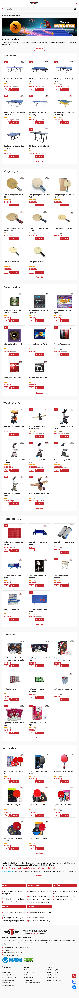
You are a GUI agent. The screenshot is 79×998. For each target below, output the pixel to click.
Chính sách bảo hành (8, 980)
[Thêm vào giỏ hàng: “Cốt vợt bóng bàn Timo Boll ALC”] (31, 205)
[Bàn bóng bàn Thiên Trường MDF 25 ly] (14, 102)
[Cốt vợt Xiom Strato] (14, 252)
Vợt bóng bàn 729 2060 (63, 805)
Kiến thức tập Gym (52, 972)
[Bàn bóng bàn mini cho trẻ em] (39, 136)
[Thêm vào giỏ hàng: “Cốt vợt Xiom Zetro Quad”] (56, 238)
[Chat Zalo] (72, 982)
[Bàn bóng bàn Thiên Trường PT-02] (64, 69)
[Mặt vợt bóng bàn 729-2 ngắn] (64, 301)
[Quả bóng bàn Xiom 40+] (64, 679)
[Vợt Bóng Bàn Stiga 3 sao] (14, 795)
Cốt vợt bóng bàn (11, 171)
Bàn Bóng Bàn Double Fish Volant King (64, 113)
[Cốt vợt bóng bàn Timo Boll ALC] (39, 185)
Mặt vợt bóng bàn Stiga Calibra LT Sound (12, 311)
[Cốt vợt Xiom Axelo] (39, 252)
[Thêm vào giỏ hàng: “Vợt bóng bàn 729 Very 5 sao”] (6, 781)
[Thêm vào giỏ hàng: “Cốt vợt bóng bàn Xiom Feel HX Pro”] (56, 205)
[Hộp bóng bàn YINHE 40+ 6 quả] (14, 713)
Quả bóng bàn (9, 634)
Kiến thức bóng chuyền (54, 980)
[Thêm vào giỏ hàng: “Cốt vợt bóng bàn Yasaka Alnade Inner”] (6, 238)
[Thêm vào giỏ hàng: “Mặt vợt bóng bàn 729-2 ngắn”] (56, 320)
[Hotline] (72, 976)
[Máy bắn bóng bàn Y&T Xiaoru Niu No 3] (39, 416)
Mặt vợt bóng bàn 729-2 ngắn (63, 312)
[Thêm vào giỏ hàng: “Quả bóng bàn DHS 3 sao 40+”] (31, 733)
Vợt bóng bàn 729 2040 (38, 838)
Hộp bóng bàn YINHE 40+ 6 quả (14, 724)
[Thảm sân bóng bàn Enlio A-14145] (14, 532)
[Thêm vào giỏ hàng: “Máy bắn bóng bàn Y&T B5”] (6, 434)
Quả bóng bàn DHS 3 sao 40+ (38, 724)
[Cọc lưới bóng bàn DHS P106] (14, 566)
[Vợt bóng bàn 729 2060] (64, 795)
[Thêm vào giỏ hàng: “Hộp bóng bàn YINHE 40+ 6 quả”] (6, 733)
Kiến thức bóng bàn (53, 970)
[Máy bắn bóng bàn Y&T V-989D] (14, 483)
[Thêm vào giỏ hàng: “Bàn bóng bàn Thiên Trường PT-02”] (56, 89)
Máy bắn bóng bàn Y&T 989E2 (37, 461)
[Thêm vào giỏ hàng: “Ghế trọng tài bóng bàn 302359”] (31, 585)
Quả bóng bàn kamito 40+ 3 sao (39, 659)
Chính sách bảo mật (8, 985)
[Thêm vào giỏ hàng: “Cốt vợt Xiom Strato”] (6, 272)
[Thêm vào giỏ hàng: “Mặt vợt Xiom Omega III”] (31, 387)
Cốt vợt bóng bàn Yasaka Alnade (38, 229)
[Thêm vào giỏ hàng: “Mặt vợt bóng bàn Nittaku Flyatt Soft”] (31, 320)
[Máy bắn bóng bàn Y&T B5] (14, 416)
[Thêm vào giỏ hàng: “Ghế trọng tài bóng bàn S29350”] (56, 585)
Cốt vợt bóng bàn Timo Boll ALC (39, 196)
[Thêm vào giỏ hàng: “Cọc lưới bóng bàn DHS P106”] (6, 585)
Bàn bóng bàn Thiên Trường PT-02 (64, 80)
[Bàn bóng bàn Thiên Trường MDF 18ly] (39, 102)
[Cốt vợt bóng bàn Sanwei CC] (14, 185)
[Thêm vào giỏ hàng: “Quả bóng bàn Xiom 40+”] (56, 699)
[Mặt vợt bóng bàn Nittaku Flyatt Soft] (39, 301)
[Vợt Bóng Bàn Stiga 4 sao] (64, 761)
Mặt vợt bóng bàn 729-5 (13, 344)
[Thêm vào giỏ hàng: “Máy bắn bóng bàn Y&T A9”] (31, 503)
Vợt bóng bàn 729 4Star (38, 805)
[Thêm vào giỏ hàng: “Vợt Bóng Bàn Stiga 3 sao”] (6, 815)
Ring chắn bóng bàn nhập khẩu (38, 610)
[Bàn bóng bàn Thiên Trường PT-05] (39, 69)
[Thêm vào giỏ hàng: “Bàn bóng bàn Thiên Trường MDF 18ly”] (31, 122)
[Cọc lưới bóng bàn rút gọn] (64, 532)
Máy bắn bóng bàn (12, 403)
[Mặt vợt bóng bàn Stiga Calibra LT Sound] (14, 301)
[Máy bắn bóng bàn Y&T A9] (39, 483)
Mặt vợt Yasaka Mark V (62, 344)
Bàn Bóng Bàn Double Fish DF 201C (14, 147)
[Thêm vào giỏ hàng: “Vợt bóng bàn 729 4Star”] (31, 815)
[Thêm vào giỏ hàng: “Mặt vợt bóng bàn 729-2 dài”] (31, 354)
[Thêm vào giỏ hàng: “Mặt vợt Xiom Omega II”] (6, 387)
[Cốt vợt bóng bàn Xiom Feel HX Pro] (64, 185)
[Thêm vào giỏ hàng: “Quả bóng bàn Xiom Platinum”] (31, 697)
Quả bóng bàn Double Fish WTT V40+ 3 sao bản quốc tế (14, 659)
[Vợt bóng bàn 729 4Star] (39, 795)
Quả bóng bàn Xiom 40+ (63, 689)
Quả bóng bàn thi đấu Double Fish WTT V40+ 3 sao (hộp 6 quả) (63, 659)
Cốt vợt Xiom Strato (11, 262)
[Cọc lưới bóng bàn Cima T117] (39, 532)
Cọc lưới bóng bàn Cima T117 (38, 543)
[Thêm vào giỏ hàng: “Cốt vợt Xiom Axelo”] (31, 272)
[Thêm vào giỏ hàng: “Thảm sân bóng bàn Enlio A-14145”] (6, 550)
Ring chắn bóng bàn (11, 609)
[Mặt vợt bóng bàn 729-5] (14, 334)
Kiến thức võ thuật (52, 977)
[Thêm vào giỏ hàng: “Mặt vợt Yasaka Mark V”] (56, 354)
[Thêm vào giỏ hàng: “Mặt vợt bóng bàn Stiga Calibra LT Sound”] (6, 320)
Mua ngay (15, 89)
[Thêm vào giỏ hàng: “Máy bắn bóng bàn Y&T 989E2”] (31, 470)
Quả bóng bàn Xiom (11, 689)
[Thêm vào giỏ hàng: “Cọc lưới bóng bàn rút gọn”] (56, 552)
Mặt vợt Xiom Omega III (38, 378)
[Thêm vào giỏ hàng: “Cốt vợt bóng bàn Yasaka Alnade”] (31, 238)
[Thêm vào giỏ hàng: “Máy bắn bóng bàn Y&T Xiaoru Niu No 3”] (31, 436)
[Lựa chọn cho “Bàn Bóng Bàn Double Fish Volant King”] (56, 122)
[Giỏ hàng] (76, 3)
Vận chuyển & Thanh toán (9, 975)
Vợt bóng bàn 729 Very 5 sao (13, 772)
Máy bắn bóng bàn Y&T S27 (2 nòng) (14, 461)
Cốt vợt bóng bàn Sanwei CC (13, 196)
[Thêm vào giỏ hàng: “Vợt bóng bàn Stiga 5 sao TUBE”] (31, 781)
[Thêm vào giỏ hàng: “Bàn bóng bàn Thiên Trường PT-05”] (31, 89)
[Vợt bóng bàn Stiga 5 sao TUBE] (39, 761)
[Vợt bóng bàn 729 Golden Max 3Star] (14, 828)
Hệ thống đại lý (6, 972)
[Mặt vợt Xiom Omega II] (14, 368)
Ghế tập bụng (28, 975)
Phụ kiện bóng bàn (12, 519)
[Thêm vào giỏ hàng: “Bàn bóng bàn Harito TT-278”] (6, 89)
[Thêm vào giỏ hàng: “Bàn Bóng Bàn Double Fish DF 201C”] (6, 156)
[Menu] (2, 9)
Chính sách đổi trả (7, 982)
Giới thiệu (4, 970)
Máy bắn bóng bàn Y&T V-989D (13, 494)
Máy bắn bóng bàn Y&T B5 (14, 426)
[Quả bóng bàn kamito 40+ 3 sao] (39, 648)
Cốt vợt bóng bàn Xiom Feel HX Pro (64, 196)
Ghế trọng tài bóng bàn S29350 (62, 577)
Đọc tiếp (32, 549)
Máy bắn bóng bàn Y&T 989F (62, 461)
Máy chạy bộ (28, 980)
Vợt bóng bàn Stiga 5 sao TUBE (38, 772)
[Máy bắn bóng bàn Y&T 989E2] (39, 450)
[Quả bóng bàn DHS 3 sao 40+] (39, 713)
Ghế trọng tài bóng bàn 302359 (37, 577)
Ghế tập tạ (27, 970)
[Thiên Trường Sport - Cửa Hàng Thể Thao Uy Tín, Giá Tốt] (39, 3)
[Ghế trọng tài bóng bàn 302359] (39, 566)
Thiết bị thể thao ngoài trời (32, 982)
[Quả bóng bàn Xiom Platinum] (39, 679)
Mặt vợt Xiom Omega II (12, 378)
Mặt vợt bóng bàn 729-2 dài (39, 344)
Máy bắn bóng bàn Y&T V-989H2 (63, 427)
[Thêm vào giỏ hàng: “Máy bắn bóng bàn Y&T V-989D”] (6, 503)
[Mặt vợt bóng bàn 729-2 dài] (39, 334)
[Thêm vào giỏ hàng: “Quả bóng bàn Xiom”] (6, 699)
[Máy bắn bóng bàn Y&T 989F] (64, 450)
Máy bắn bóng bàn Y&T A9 (39, 493)
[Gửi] (75, 9)
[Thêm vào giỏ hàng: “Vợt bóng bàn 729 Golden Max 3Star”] (6, 848)
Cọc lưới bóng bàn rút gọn (64, 542)
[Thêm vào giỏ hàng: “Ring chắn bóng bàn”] (6, 619)
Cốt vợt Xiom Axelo (36, 262)
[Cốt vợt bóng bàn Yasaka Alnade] (39, 218)
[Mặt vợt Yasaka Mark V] (64, 334)
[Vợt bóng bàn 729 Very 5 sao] (14, 761)
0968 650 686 (8, 950)
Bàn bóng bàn (9, 56)
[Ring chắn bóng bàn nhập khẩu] (39, 599)
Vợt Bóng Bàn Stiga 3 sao (13, 805)
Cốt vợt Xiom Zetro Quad (63, 228)
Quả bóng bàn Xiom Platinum (36, 690)
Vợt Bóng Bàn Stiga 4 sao (63, 771)
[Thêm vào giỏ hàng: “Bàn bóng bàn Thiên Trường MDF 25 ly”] (6, 122)
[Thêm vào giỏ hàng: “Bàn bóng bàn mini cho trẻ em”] (31, 156)
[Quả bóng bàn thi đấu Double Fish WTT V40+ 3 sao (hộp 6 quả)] (64, 648)
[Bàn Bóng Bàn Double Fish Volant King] (64, 102)
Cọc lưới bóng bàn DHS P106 (12, 577)
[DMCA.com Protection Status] (28, 960)
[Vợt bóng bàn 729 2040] (39, 828)
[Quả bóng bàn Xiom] (14, 679)
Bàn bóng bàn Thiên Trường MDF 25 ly (14, 113)
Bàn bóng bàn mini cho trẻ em (39, 147)
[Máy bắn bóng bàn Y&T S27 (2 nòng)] (14, 450)
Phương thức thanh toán (9, 977)
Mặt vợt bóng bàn (11, 287)
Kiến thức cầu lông (52, 975)
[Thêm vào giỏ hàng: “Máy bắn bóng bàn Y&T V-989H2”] (56, 436)
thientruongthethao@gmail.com (13, 952)
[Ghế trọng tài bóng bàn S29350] (64, 566)
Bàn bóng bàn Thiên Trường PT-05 (39, 80)
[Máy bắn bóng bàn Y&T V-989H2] (64, 416)
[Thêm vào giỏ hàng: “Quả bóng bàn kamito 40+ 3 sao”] (31, 665)
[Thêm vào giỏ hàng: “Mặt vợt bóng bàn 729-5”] (6, 354)
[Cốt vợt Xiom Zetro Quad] (64, 218)
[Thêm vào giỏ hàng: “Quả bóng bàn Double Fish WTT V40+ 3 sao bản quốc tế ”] (6, 665)
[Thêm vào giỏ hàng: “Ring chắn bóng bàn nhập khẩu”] (31, 619)
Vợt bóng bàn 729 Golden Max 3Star (13, 840)
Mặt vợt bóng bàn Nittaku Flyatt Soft (38, 312)
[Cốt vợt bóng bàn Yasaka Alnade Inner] (14, 218)
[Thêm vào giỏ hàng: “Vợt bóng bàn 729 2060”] (56, 815)
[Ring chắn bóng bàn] (14, 599)
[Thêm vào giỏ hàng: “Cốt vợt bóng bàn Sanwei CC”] (6, 205)
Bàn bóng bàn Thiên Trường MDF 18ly (39, 113)
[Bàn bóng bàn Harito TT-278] (14, 69)
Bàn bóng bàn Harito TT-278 (13, 80)
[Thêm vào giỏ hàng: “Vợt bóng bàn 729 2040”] (31, 848)
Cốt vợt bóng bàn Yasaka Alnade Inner (13, 229)
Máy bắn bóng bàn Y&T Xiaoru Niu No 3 (37, 427)
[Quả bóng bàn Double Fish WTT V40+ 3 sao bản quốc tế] (14, 648)
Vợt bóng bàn (9, 748)
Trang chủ (5, 15)
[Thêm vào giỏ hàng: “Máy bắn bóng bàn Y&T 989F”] (56, 470)
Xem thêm (39, 49)
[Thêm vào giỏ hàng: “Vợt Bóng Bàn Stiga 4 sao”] (56, 781)
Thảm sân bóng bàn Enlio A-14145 (14, 543)
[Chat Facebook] (72, 987)
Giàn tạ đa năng (29, 972)
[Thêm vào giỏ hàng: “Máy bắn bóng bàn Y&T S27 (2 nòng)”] (6, 470)
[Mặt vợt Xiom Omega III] (39, 368)
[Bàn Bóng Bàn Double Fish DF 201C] (14, 136)
